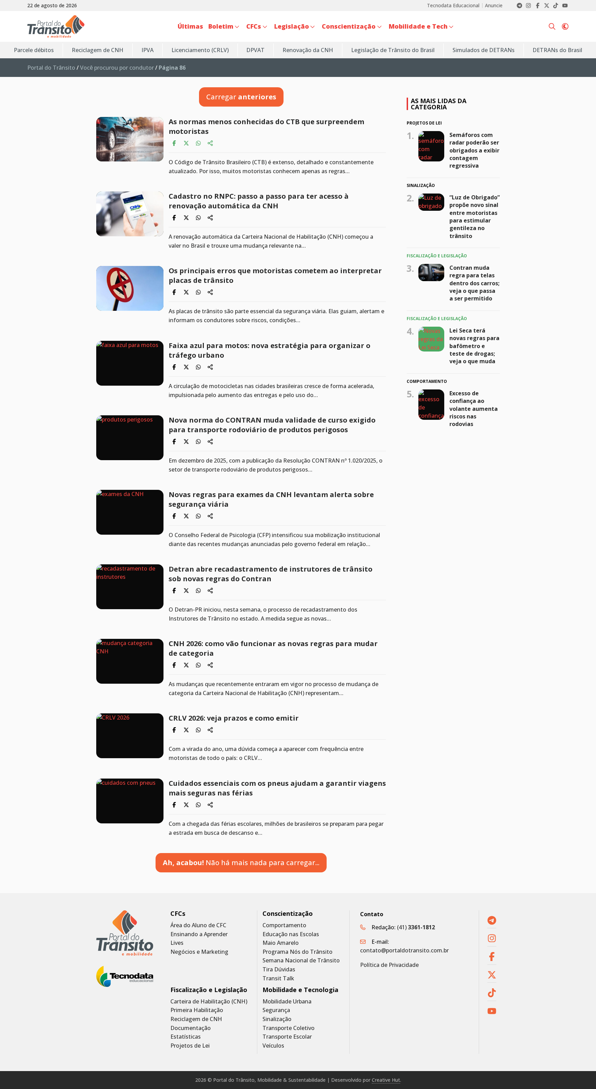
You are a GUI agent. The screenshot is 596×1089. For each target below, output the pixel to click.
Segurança (276, 1010)
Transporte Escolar (287, 1036)
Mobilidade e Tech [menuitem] (418, 26)
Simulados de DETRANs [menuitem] (484, 50)
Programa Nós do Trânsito (297, 952)
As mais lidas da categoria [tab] (438, 104)
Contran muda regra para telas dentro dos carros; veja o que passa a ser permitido (474, 283)
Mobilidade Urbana (286, 1001)
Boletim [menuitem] (221, 26)
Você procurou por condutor (117, 67)
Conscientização (287, 913)
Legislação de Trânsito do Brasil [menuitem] (393, 50)
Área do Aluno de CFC (198, 925)
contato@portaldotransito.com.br (404, 950)
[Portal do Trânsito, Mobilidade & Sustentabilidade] (124, 933)
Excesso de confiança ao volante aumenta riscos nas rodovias (473, 408)
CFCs (177, 913)
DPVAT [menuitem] (255, 50)
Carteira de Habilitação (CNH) (208, 1001)
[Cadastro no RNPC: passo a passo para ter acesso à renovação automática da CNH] (129, 213)
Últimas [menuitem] (190, 26)
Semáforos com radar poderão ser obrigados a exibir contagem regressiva (474, 150)
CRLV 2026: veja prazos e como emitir (234, 718)
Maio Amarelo (280, 943)
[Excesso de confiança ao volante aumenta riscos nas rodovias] (431, 404)
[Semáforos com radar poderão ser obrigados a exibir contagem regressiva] (431, 146)
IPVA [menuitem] (147, 50)
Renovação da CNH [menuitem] (307, 50)
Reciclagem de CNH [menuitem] (97, 50)
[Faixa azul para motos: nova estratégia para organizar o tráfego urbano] (129, 363)
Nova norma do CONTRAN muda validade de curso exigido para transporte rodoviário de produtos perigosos (272, 424)
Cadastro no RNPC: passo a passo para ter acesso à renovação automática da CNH (259, 200)
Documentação (190, 1028)
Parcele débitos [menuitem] (34, 50)
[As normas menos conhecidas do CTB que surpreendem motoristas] (129, 139)
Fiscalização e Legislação (208, 990)
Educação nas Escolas (290, 934)
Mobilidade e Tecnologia (300, 990)
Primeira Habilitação (196, 1010)
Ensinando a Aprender (199, 934)
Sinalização (276, 1019)
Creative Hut (386, 1080)
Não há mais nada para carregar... (241, 862)
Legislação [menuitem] (291, 26)
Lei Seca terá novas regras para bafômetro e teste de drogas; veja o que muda (474, 346)
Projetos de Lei (190, 1045)
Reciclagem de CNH (196, 1019)
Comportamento (284, 925)
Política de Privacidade (389, 965)
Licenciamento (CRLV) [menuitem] (200, 50)
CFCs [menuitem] (253, 26)
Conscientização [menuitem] (349, 26)
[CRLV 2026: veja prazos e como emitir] (129, 735)
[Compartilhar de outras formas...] (210, 143)
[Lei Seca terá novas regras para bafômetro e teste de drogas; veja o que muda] (431, 339)
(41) (416, 927)
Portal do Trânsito (51, 67)
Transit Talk (278, 978)
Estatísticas (185, 1036)
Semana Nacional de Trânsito (301, 960)
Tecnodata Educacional (453, 5)
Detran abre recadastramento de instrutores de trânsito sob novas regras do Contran (270, 573)
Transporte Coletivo (288, 1028)
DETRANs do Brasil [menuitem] (557, 50)
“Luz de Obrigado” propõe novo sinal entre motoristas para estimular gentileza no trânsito (474, 217)
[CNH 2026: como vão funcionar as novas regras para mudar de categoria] (129, 661)
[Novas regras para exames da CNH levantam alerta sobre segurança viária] (129, 512)
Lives (176, 943)
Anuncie (494, 5)
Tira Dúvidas (278, 969)
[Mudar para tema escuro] (565, 26)
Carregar (241, 96)
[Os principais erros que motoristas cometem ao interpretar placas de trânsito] (129, 288)
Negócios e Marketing (199, 952)
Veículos (273, 1045)
